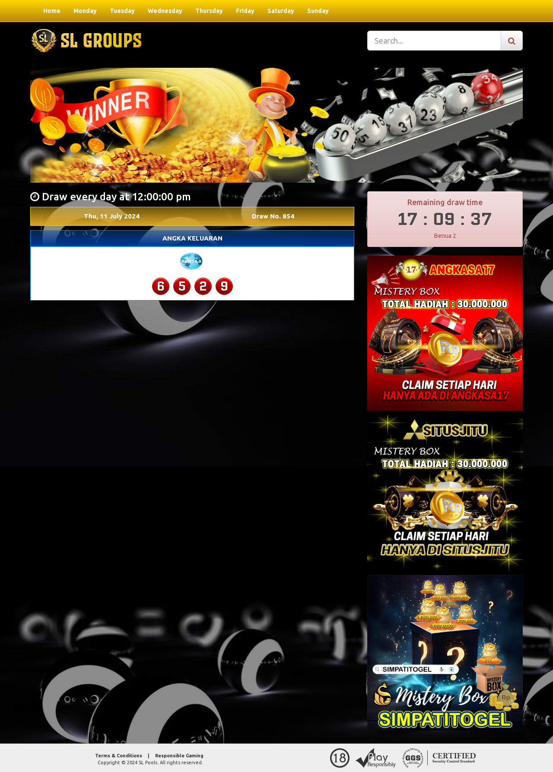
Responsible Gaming (179, 755)
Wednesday (165, 10)
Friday (245, 10)
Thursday (209, 10)
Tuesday (122, 10)
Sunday (318, 10)
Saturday (280, 10)
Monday (85, 10)
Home (51, 10)
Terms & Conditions (118, 755)
